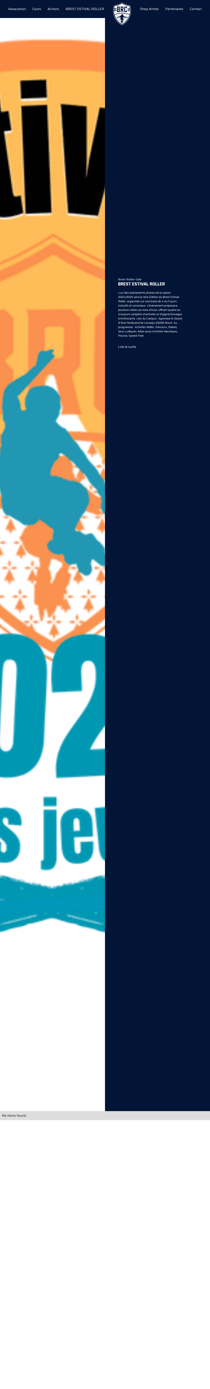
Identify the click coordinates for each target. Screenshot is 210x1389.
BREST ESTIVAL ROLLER (85, 8)
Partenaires (174, 8)
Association (17, 8)
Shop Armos (149, 8)
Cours (36, 8)
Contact (196, 8)
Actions (53, 8)
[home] (122, 9)
